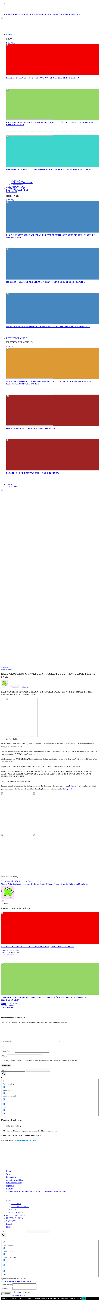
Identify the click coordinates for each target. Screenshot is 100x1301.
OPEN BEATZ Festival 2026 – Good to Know (30, 428)
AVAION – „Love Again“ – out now (27, 881)
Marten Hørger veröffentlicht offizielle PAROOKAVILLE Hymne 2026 (48, 327)
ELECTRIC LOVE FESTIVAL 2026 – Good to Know (32, 473)
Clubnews (17, 185)
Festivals (17, 181)
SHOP (9, 484)
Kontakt (9, 1171)
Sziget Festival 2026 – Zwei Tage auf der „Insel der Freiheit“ (42, 78)
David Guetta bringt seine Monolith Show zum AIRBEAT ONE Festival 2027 (49, 169)
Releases (11, 192)
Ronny (3, 950)
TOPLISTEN (11, 1221)
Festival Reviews (22, 183)
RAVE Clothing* (63, 772)
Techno (73, 786)
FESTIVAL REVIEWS (20, 1207)
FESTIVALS (16, 1204)
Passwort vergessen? (19, 1295)
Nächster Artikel (7, 884)
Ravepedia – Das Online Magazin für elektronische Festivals (43, 14)
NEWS (9, 35)
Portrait (9, 1224)
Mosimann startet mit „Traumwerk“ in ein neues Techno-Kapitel (45, 282)
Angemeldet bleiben (22, 1292)
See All (10, 43)
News (26, 687)
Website (4, 1056)
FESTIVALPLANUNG (16, 338)
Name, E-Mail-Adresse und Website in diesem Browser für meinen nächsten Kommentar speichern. (40, 1061)
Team (8, 1174)
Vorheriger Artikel (7, 881)
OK (84, 1298)
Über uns (9, 1189)
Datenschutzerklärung (14, 1183)
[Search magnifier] (3, 1074)
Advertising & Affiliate (14, 1180)
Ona (9, 686)
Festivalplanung (8, 687)
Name (4, 1046)
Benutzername (6, 1285)
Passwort (4, 1288)
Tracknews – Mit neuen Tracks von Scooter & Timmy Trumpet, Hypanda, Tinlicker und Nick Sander (50, 884)
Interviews (6, 1005)
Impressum (10, 1186)
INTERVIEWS (17, 1212)
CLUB (13, 1209)
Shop (14, 486)
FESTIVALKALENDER (17, 190)
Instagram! (67, 789)
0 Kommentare (8, 954)
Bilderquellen (11, 1177)
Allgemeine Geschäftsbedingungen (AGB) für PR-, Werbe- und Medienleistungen (36, 1191)
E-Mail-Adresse (7, 1051)
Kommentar (6, 1042)
